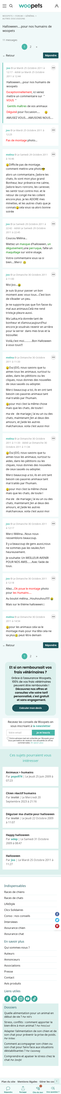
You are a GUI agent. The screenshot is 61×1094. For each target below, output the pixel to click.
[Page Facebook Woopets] (7, 999)
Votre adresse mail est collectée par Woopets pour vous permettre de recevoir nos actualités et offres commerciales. (31, 740)
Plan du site (8, 1081)
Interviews (11, 922)
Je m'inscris (43, 732)
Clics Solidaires (13, 910)
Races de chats (13, 898)
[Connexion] (56, 6)
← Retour (9, 55)
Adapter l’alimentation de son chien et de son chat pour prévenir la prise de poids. (30, 1034)
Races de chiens (14, 892)
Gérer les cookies (49, 1081)
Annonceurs (12, 959)
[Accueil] (30, 6)
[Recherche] (11, 6)
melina (10, 154)
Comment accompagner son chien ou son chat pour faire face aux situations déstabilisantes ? (29, 1047)
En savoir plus (37, 743)
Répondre (50, 55)
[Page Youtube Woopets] (28, 999)
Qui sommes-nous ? (17, 947)
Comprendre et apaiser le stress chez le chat (29, 1058)
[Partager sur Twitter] (57, 920)
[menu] (5, 6)
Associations (12, 965)
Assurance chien (14, 928)
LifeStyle (9, 904)
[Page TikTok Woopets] (34, 999)
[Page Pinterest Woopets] (14, 999)
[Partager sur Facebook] (57, 914)
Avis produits (12, 983)
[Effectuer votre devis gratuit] (30, 688)
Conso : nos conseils (17, 916)
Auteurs (9, 953)
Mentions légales (27, 1081)
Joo (8, 68)
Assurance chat (14, 934)
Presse (8, 971)
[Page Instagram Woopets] (21, 999)
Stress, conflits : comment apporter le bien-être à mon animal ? (28, 1023)
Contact (9, 977)
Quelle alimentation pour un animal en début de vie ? (29, 1015)
